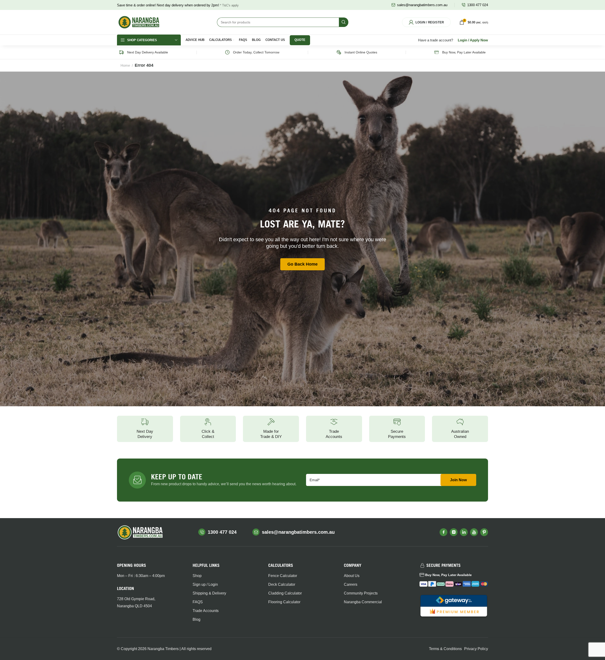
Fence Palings (181, 105)
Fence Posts (180, 113)
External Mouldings (366, 126)
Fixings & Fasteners (458, 97)
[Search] (343, 22)
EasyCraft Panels (365, 110)
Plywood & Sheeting (276, 121)
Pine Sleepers (226, 105)
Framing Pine (271, 97)
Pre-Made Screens (320, 126)
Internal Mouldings (366, 118)
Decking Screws (136, 126)
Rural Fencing (181, 121)
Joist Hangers (453, 113)
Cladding (313, 101)
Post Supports (453, 105)
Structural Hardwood (277, 113)
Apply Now (479, 40)
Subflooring (406, 105)
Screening (314, 118)
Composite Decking (139, 118)
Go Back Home (302, 264)
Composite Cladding (321, 110)
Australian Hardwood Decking (140, 107)
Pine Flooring (407, 97)
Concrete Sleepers (229, 113)
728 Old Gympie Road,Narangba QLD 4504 (136, 602)
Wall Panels (361, 101)
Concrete (450, 121)
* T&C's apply (229, 5)
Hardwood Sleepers (230, 97)
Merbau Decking (137, 97)
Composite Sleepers (230, 121)
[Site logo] (139, 22)
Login (462, 40)
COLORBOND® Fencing (188, 97)
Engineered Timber (275, 105)
